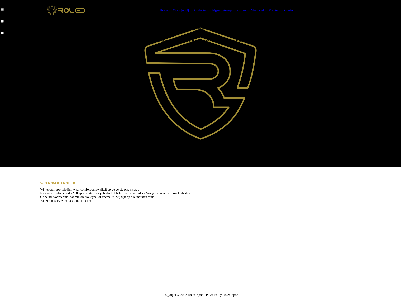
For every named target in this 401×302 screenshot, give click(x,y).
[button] (183, 44)
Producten (200, 10)
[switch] (2, 21)
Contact (289, 10)
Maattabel (257, 10)
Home (164, 10)
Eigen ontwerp (222, 10)
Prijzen (241, 10)
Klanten (274, 10)
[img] (66, 10)
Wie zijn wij (181, 10)
